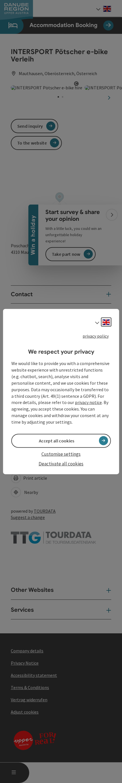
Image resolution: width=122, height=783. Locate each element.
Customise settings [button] (61, 454)
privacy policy (96, 336)
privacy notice (88, 402)
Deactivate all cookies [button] (61, 464)
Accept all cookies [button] (56, 441)
